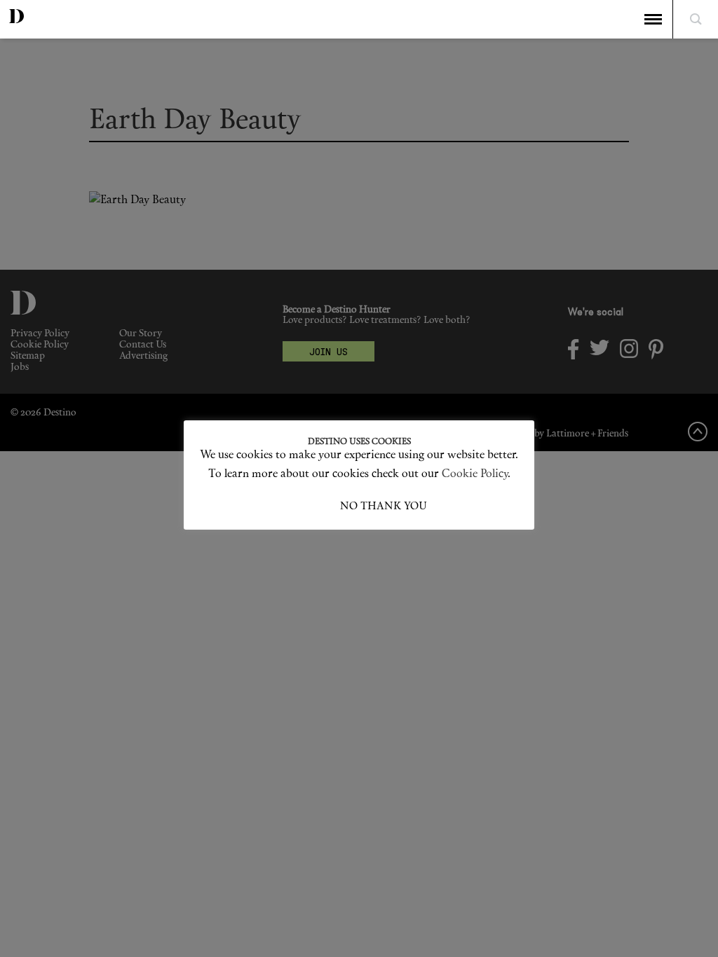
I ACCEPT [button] (315, 507)
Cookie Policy (475, 474)
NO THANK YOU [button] (383, 507)
